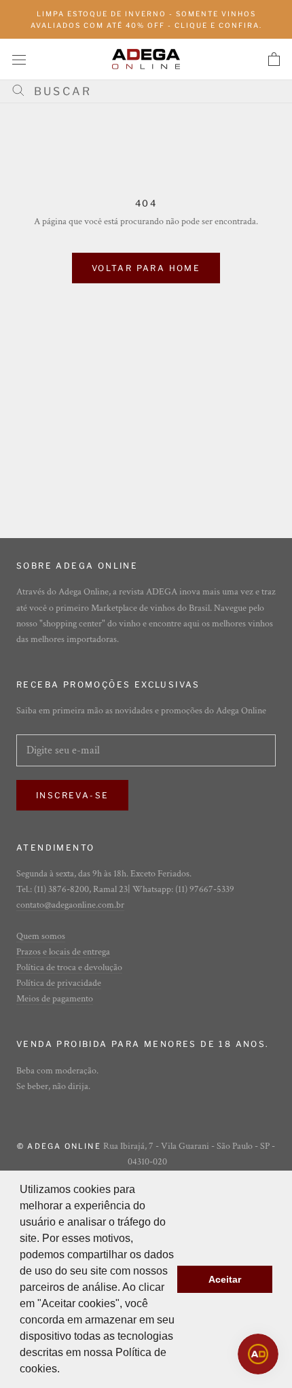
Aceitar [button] (224, 1279)
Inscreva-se (72, 795)
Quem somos (40, 936)
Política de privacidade (58, 983)
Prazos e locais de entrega (63, 952)
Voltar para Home (146, 268)
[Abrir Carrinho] (274, 59)
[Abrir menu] (19, 59)
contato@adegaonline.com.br (70, 905)
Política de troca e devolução (69, 967)
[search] (151, 91)
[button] (64, 1370)
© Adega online (59, 1146)
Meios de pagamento (54, 999)
